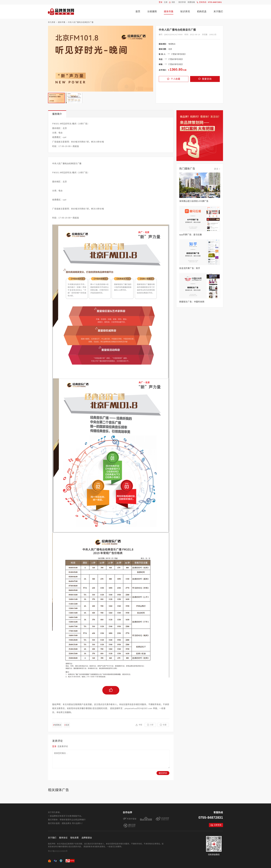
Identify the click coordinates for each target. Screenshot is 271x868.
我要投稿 (191, 2)
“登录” (174, 54)
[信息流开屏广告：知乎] (199, 252)
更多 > (217, 169)
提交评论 (163, 773)
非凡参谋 (51, 22)
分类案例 (152, 11)
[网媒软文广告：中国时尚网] (199, 286)
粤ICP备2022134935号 (58, 851)
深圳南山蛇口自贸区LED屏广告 (193, 201)
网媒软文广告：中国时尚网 (191, 302)
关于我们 (218, 11)
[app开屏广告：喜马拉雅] (199, 218)
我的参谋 (182, 2)
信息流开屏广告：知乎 (189, 268)
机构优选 (201, 11)
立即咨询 (217, 825)
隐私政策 (74, 837)
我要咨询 (206, 79)
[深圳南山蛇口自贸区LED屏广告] (199, 185)
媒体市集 (168, 11)
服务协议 (63, 837)
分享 (152, 725)
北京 (67, 725)
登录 (160, 2)
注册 (166, 2)
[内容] (199, 111)
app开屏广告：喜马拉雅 (190, 234)
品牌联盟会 (87, 837)
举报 (140, 725)
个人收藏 (175, 79)
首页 (138, 11)
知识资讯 (185, 11)
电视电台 (57, 725)
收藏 (165, 725)
